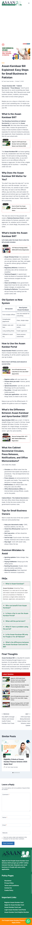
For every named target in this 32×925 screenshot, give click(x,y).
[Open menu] (28, 3)
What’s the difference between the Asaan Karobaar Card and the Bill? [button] (16, 644)
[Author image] (4, 767)
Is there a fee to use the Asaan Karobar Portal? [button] (15, 614)
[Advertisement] (16, 23)
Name (4, 817)
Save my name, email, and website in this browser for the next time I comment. (15, 838)
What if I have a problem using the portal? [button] (15, 628)
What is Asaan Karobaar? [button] (15, 584)
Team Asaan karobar (8, 81)
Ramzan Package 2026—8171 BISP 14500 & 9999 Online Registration (19, 438)
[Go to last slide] (4, 756)
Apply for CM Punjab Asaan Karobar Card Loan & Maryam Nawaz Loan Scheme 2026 (19, 144)
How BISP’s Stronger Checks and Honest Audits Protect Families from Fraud (8, 718)
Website (4, 833)
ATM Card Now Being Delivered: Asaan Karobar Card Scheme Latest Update (23, 719)
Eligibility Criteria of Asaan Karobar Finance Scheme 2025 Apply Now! (15, 761)
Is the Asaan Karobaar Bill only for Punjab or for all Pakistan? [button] (15, 636)
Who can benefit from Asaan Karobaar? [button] (15, 607)
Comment (6, 794)
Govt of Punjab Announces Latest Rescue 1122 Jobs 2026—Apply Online (20, 371)
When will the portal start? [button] (15, 621)
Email (4, 825)
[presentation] (16, 748)
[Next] (27, 756)
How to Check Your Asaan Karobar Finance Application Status (19, 208)
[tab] (14, 772)
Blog (3, 62)
